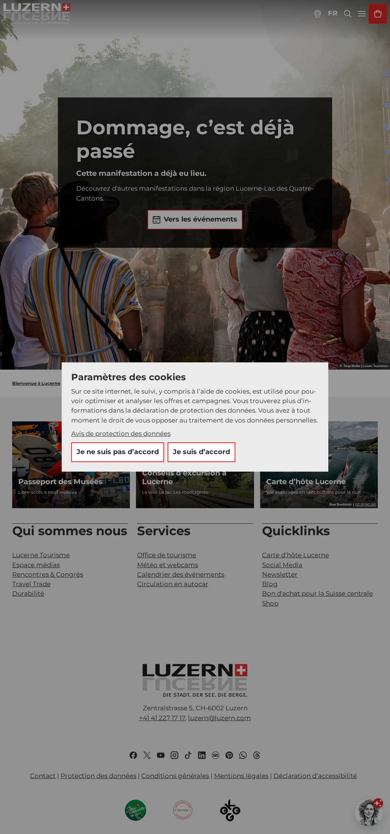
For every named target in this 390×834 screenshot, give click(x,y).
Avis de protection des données (121, 433)
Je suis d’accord (201, 452)
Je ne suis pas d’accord (118, 452)
